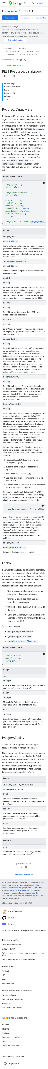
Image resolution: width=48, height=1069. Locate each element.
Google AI (6, 1042)
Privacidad (19, 1057)
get (5, 847)
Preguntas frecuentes (11, 945)
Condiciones (7, 1057)
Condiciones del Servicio (12, 1008)
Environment (10, 11)
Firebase (5, 1033)
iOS (3, 975)
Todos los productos (10, 1046)
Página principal (8, 48)
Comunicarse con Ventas (12, 999)
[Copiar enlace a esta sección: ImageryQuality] (27, 738)
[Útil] (21, 60)
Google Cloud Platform (11, 1037)
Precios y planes (9, 995)
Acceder (41, 3)
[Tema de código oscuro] (44, 183)
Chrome (5, 1029)
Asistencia (6, 1004)
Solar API (27, 11)
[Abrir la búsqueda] (33, 3)
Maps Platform (27, 3)
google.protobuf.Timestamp (22, 641)
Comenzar (10, 18)
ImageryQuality (38, 221)
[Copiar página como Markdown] (13, 76)
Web (4, 979)
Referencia (33, 55)
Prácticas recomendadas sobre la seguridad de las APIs (23, 954)
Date (17, 187)
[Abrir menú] (4, 3)
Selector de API (8, 949)
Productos (22, 48)
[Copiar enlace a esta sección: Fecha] (13, 563)
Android (5, 971)
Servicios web (8, 984)
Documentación (33, 51)
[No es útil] (25, 60)
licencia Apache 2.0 (18, 890)
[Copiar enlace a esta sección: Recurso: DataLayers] (35, 109)
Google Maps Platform (14, 51)
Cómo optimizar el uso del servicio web (18, 959)
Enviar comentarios (14, 65)
